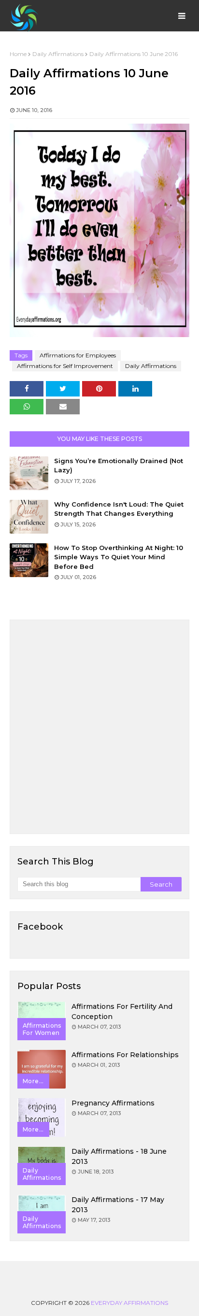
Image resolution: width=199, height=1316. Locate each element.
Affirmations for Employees (78, 355)
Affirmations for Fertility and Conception (121, 1011)
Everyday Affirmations (129, 1302)
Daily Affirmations (58, 53)
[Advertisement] (99, 726)
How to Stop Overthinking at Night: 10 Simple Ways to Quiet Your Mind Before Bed (118, 557)
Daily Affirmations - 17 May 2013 (117, 1204)
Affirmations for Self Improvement (65, 365)
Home (18, 53)
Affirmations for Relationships (125, 1054)
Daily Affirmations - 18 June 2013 (119, 1156)
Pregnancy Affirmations (113, 1103)
